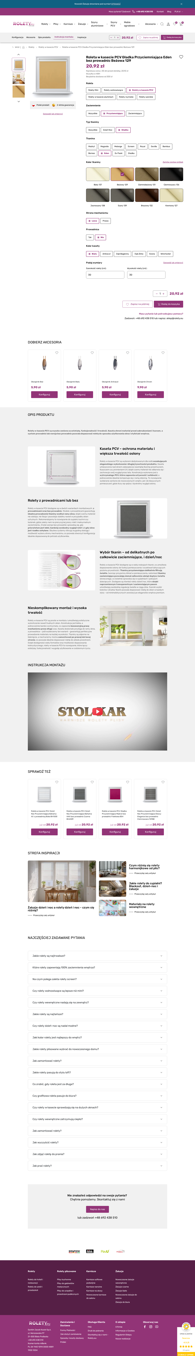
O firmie (118, 1327)
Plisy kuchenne (64, 1279)
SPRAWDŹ (115, 4)
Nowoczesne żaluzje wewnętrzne (124, 1281)
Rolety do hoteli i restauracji (35, 1281)
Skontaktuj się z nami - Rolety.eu (98, 1336)
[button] (162, 24)
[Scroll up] (18, 54)
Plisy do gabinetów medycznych (65, 1285)
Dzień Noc (107, 130)
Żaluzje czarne (122, 1287)
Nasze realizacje (122, 1339)
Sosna (152, 254)
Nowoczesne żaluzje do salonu (126, 1296)
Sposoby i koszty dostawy (72, 1338)
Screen (131, 146)
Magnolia (104, 146)
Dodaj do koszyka (174, 37)
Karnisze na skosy (94, 1291)
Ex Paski (118, 153)
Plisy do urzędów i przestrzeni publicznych (68, 1292)
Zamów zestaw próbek (173, 162)
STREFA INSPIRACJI (44, 853)
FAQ (89, 1327)
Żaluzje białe (121, 1291)
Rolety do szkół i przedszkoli (35, 1288)
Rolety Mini (93, 90)
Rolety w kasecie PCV (142, 90)
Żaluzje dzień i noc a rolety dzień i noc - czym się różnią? (61, 909)
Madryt (91, 146)
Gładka (124, 130)
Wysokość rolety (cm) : (137, 268)
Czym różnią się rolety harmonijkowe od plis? (144, 867)
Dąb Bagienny (122, 254)
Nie (102, 237)
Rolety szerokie (146, 97)
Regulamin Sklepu (123, 1335)
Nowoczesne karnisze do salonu (96, 1296)
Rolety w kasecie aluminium (100, 97)
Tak (90, 237)
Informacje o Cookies (125, 1331)
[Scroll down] (18, 101)
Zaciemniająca (135, 113)
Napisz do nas (97, 1209)
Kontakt (160, 11)
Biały (94, 254)
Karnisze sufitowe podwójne (94, 1281)
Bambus (166, 146)
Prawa (105, 221)
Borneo (91, 153)
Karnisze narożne (94, 1287)
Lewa (94, 221)
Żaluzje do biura (122, 1302)
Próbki (63, 1342)
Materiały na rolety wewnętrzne (141, 905)
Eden (106, 153)
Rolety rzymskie (126, 97)
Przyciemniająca (114, 113)
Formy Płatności (67, 1330)
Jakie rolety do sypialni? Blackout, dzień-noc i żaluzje (145, 886)
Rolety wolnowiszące (113, 90)
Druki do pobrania (96, 1331)
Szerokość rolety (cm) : (96, 268)
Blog (169, 11)
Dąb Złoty (139, 254)
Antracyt (106, 254)
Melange (118, 146)
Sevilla (154, 146)
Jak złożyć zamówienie (70, 1334)
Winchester (166, 254)
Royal (142, 146)
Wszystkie (92, 113)
